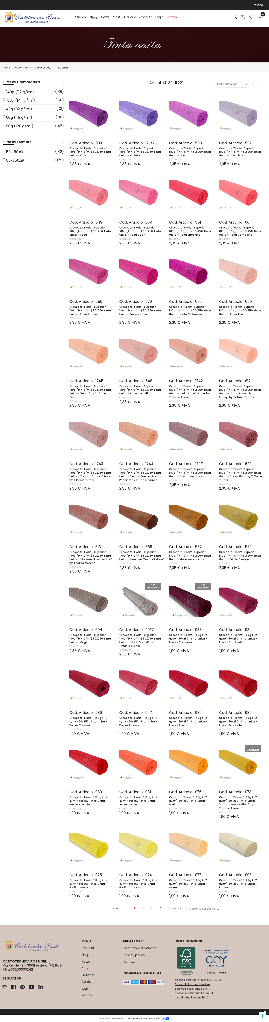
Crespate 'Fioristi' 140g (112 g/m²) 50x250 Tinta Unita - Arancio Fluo (138, 800)
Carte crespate (42, 67)
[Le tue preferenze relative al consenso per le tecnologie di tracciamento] (262, 1015)
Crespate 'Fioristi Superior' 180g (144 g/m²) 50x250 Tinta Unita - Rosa (90, 231)
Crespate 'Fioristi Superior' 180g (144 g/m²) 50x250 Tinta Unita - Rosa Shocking (190, 231)
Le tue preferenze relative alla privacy (143, 1018)
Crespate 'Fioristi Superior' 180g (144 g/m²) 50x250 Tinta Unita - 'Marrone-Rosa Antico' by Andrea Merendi (90, 557)
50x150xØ (14, 151)
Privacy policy (134, 955)
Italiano (258, 5)
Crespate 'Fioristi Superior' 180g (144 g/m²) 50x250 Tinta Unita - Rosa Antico (90, 310)
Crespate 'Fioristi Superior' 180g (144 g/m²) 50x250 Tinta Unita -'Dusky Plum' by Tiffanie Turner (240, 474)
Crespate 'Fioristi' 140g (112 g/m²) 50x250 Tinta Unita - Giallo (188, 800)
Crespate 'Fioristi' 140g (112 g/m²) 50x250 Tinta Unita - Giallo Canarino (138, 883)
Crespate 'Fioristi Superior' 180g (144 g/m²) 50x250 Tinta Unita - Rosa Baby (140, 231)
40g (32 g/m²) (19, 109)
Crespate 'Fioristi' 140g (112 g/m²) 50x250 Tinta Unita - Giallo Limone (88, 883)
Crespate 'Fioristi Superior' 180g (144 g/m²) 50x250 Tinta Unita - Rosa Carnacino (240, 231)
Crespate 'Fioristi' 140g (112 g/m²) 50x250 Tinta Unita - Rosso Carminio (88, 721)
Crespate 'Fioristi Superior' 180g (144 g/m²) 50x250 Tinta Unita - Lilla (190, 151)
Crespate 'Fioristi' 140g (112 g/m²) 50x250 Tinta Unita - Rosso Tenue (188, 721)
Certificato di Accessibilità (191, 997)
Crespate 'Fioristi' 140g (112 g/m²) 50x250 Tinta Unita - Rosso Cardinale (238, 638)
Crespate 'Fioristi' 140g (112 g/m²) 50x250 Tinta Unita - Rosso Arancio (88, 800)
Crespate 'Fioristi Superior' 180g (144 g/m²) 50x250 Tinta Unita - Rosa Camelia (140, 389)
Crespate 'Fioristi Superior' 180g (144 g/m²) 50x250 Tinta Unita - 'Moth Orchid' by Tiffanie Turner (140, 640)
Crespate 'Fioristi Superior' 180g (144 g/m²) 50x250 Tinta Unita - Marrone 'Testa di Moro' (141, 555)
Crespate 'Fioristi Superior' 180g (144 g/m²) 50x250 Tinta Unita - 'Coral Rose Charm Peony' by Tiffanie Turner (240, 391)
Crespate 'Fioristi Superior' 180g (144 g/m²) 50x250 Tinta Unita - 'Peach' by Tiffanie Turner (90, 391)
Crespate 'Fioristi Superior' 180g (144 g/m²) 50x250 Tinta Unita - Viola (90, 151)
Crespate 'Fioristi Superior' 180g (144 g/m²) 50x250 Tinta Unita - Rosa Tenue (240, 310)
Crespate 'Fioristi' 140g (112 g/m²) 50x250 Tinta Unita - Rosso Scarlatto (238, 721)
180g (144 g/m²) (20, 100)
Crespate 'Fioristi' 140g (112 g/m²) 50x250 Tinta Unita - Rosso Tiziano (138, 721)
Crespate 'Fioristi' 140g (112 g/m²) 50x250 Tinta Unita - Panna (238, 883)
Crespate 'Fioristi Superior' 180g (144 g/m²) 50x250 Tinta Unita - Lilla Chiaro (240, 151)
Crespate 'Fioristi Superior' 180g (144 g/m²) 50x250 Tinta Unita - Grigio (90, 638)
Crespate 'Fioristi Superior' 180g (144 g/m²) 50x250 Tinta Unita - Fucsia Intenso (140, 310)
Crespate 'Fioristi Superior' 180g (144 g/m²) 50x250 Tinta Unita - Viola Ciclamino (190, 310)
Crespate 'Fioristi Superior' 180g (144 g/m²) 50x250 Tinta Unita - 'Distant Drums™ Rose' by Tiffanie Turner (90, 474)
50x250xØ (15, 160)
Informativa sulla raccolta (111, 1018)
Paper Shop (21, 67)
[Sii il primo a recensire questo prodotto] (91, 160)
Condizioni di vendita (140, 948)
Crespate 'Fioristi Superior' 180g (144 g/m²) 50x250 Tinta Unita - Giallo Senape (240, 555)
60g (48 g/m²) (19, 117)
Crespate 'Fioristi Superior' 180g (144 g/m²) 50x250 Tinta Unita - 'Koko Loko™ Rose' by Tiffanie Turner (190, 391)
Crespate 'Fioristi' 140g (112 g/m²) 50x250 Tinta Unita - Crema (188, 883)
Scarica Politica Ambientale (192, 984)
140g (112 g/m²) (20, 91)
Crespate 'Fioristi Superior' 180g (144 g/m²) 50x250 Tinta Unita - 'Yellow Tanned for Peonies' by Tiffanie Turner (140, 474)
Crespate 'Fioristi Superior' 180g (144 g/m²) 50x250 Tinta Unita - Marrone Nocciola (190, 555)
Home (6, 67)
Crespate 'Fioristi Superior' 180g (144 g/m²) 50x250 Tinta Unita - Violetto (140, 151)
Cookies (129, 962)
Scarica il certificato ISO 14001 (194, 993)
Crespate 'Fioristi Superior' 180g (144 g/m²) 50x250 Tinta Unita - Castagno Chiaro (190, 472)
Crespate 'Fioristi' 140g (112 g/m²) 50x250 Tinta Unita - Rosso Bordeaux (188, 638)
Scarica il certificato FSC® (191, 989)
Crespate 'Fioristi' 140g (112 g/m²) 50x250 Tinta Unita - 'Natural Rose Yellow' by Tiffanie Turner (238, 802)
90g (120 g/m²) (19, 126)
